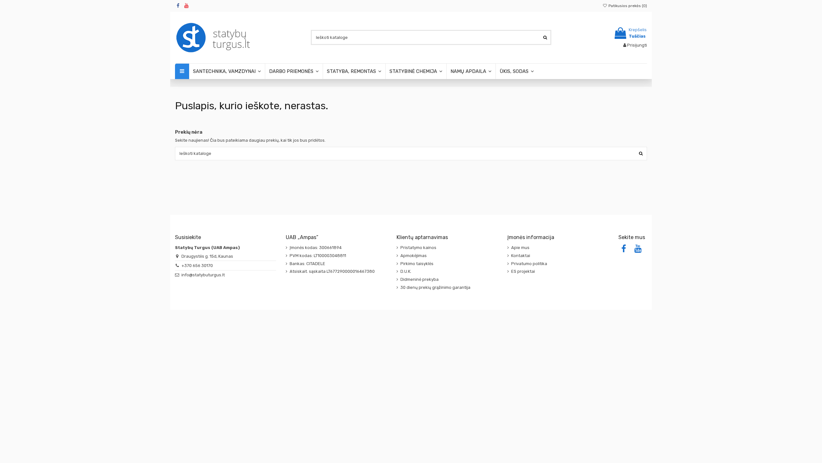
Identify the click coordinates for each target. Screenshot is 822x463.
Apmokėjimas (413, 255)
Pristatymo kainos (418, 247)
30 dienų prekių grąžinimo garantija (435, 287)
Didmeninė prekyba (419, 279)
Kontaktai (520, 255)
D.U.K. (405, 271)
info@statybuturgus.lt (203, 274)
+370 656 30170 (197, 265)
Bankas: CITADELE (307, 263)
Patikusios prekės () (627, 6)
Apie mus (520, 247)
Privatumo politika (529, 263)
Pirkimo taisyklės (416, 263)
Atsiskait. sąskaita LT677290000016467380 (332, 271)
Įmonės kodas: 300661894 (316, 247)
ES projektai (523, 271)
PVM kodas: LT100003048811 (318, 255)
